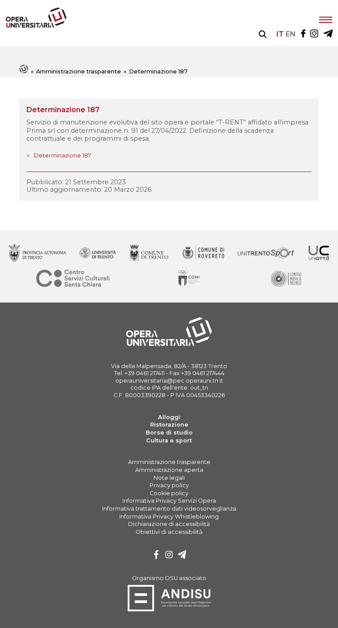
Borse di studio (169, 432)
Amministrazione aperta (169, 470)
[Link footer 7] (189, 279)
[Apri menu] (326, 19)
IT (280, 34)
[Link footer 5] (319, 253)
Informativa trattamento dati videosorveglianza (169, 508)
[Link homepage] (36, 26)
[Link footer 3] (203, 253)
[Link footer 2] (149, 253)
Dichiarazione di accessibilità (169, 524)
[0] (156, 555)
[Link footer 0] (37, 253)
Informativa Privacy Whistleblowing (169, 516)
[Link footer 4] (266, 253)
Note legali (169, 478)
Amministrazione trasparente (78, 71)
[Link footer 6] (72, 279)
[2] (182, 555)
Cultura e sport (169, 440)
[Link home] (24, 71)
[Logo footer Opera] (169, 344)
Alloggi (169, 417)
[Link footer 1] (98, 253)
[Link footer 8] (286, 279)
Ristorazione (169, 424)
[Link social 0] (303, 34)
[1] (169, 555)
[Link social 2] (328, 34)
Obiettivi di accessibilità (169, 532)
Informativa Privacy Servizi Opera (169, 500)
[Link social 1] (314, 34)
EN (291, 34)
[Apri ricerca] (262, 34)
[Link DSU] (169, 609)
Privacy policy (169, 485)
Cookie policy (169, 493)
